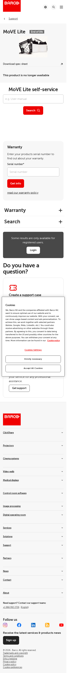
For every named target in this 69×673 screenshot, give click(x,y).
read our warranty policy (22, 192)
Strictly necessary (33, 359)
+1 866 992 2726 (16, 607)
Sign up (11, 640)
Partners (7, 558)
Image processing (12, 506)
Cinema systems (11, 458)
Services (7, 528)
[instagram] (5, 625)
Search (30, 110)
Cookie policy (53, 340)
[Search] (53, 7)
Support (7, 545)
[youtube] (61, 625)
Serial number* (15, 164)
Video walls (8, 471)
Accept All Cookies (33, 368)
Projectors (8, 445)
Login (33, 250)
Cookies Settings (33, 350)
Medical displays (11, 480)
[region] (33, 336)
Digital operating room (14, 515)
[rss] (47, 625)
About (6, 593)
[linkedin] (33, 625)
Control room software (15, 493)
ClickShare (8, 432)
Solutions (7, 536)
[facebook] (19, 625)
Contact (7, 580)
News (5, 571)
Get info (15, 183)
